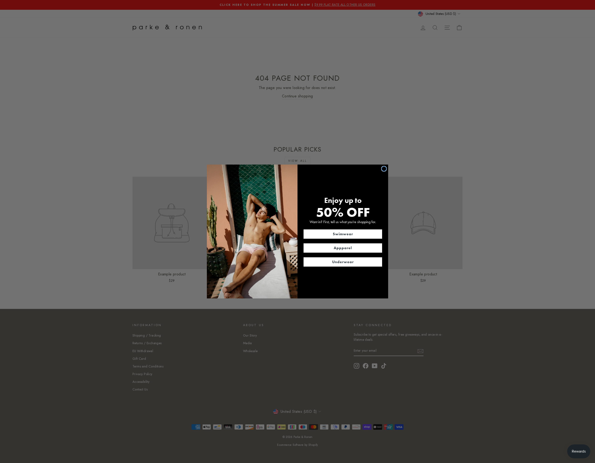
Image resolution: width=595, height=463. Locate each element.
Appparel (343, 248)
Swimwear (343, 234)
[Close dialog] (384, 168)
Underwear (343, 262)
